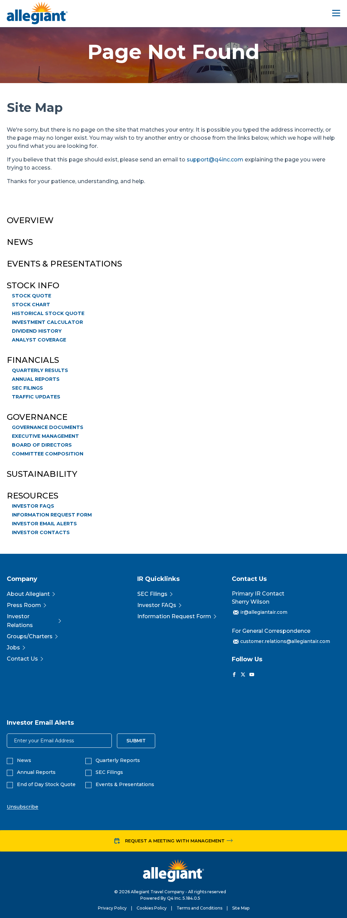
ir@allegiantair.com (263, 612)
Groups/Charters (30, 636)
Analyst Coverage (39, 339)
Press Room (24, 605)
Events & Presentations (64, 264)
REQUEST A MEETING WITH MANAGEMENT (175, 840)
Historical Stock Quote (48, 313)
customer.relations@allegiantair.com (285, 641)
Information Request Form (52, 514)
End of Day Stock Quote (46, 784)
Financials (33, 360)
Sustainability (42, 474)
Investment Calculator (47, 322)
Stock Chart (31, 304)
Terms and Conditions (199, 908)
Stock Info (33, 285)
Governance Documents (47, 427)
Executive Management (45, 436)
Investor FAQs (33, 506)
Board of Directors (42, 445)
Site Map (240, 908)
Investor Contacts (41, 532)
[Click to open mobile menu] (336, 14)
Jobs (13, 647)
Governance (37, 417)
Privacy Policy (112, 908)
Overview (30, 220)
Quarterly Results (40, 370)
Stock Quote (31, 295)
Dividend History (37, 331)
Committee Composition (47, 453)
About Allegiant (28, 594)
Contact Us (22, 659)
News (20, 242)
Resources (32, 496)
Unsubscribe (22, 807)
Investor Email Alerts (44, 523)
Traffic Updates (36, 396)
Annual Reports (36, 379)
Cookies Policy (152, 908)
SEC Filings (27, 388)
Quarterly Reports (118, 760)
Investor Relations (20, 620)
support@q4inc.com (215, 159)
